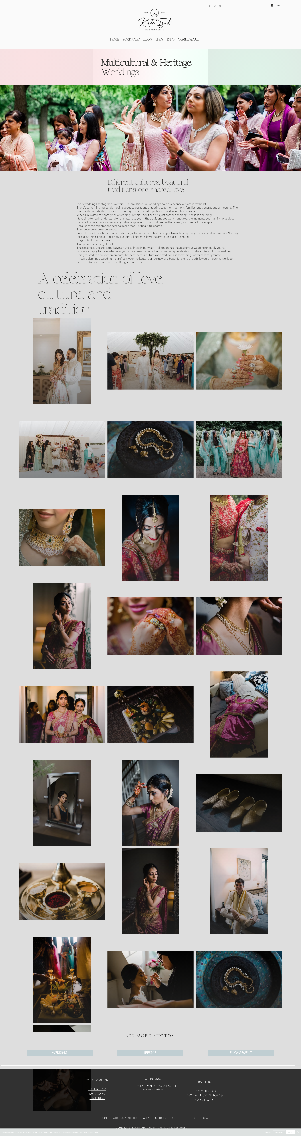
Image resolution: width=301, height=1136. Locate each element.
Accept (290, 1132)
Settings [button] (268, 1132)
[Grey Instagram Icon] (214, 6)
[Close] (298, 1132)
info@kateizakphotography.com (154, 1086)
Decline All (279, 1132)
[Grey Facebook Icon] (209, 6)
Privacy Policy (93, 1132)
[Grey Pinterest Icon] (220, 6)
